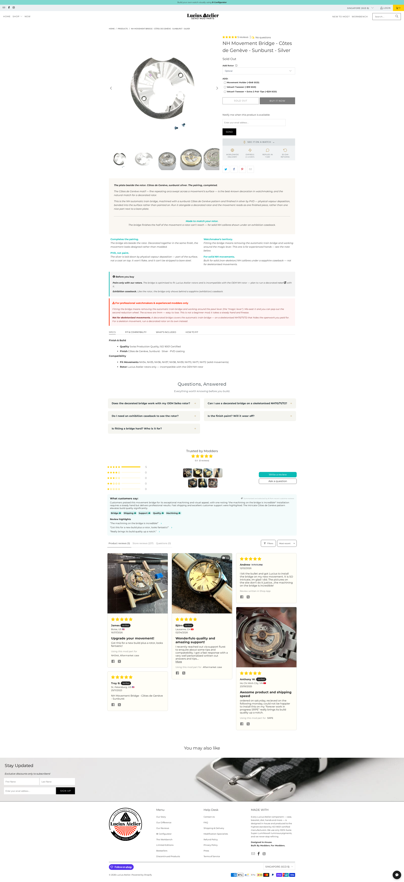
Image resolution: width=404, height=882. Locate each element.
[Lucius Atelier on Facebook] (8, 8)
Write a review (278, 474)
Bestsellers (161, 850)
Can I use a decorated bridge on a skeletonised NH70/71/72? (247, 403)
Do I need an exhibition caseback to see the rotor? (145, 415)
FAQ (206, 822)
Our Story (161, 817)
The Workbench (164, 839)
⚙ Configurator (164, 834)
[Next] (217, 88)
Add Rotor (228, 65)
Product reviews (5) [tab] (119, 543)
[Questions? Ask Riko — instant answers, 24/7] (397, 875)
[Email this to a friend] (250, 169)
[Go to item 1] (187, 472)
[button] (18, 16)
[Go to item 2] (197, 472)
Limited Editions (164, 845)
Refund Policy (211, 839)
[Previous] (111, 88)
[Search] (397, 16)
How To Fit (192, 332)
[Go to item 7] (212, 483)
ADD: (225, 78)
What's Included (166, 332)
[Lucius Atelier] (203, 16)
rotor (281, 282)
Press (206, 850)
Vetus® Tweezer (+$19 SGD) (241, 87)
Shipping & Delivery (214, 828)
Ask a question (277, 481)
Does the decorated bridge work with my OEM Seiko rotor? (151, 403)
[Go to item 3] (207, 472)
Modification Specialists (216, 834)
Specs (112, 332)
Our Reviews (162, 828)
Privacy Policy (211, 845)
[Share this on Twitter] (226, 169)
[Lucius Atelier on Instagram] (13, 8)
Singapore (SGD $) (358, 8)
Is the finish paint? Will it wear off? (231, 415)
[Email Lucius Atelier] (3, 8)
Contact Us (209, 817)
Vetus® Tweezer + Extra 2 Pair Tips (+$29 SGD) (252, 91)
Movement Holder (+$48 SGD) (243, 82)
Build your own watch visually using (202, 2)
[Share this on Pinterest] (242, 169)
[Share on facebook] (113, 661)
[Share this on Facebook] (234, 169)
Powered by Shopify (141, 874)
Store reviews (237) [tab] (143, 543)
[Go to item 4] (218, 472)
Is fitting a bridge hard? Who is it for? (137, 428)
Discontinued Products (168, 856)
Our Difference (163, 822)
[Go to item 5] (192, 483)
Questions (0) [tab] (163, 543)
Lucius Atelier (123, 874)
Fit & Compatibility (135, 332)
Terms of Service (212, 856)
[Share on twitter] (119, 662)
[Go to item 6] (202, 483)
